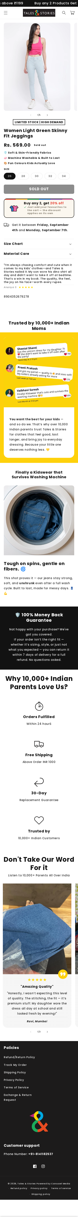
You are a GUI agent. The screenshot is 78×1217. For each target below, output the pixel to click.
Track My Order (15, 1065)
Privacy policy (39, 1188)
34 (66, 177)
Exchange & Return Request (18, 1097)
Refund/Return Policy (19, 1057)
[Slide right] (47, 115)
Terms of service (61, 1188)
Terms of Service (16, 1087)
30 (39, 177)
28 (25, 177)
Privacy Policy (14, 1080)
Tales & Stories (26, 1183)
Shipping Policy (15, 1072)
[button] (6, 13)
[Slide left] (31, 115)
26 (12, 177)
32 (52, 177)
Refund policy (19, 1188)
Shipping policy (40, 1194)
